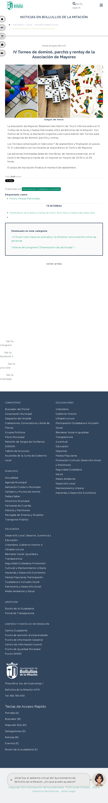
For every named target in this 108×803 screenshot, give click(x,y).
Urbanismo (62, 409)
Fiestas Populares (66, 455)
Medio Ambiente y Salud (20, 591)
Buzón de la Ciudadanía (19, 608)
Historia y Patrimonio (17, 510)
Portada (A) (12, 713)
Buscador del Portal (17, 409)
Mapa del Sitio (18, 787)
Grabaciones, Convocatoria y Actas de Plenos (27, 425)
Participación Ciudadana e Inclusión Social (77, 425)
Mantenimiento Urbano (70, 488)
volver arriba (54, 263)
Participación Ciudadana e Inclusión (46, 24)
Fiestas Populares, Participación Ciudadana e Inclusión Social (24, 579)
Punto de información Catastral (24, 640)
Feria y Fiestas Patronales (25, 198)
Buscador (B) (13, 719)
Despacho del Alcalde (18, 418)
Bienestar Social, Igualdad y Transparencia (21, 556)
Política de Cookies (77, 787)
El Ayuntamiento (18, 24)
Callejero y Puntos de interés (22, 491)
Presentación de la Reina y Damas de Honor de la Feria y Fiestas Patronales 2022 (52, 213)
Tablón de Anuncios (17, 451)
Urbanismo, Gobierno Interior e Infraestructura (23, 547)
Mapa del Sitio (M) (16, 725)
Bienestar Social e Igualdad (72, 432)
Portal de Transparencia (19, 613)
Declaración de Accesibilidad (45, 787)
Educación (62, 446)
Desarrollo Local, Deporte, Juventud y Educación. (28, 538)
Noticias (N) (12, 737)
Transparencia (64, 437)
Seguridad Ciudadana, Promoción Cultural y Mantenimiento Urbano (25, 565)
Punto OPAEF (13, 653)
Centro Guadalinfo (16, 630)
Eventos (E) (12, 743)
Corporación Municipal (18, 414)
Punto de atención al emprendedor (26, 635)
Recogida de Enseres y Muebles (24, 515)
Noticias (29, 24)
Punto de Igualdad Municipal (23, 649)
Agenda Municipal (16, 482)
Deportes (61, 451)
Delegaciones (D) (15, 731)
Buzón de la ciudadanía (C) (21, 749)
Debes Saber (12, 496)
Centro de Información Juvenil (23, 644)
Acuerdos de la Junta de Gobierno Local (26, 458)
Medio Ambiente (66, 479)
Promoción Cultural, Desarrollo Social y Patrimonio (78, 462)
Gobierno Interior (66, 414)
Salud (59, 474)
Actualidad (11, 477)
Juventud (62, 441)
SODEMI (10, 446)
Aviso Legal (67, 791)
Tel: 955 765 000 (15, 695)
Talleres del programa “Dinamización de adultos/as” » (43, 247)
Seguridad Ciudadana (69, 469)
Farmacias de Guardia (18, 505)
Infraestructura (65, 418)
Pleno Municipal (15, 437)
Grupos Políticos (15, 432)
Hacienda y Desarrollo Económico (76, 493)
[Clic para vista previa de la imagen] (54, 90)
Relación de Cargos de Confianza (25, 441)
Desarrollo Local (65, 483)
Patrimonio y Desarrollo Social (23, 586)
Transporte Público (17, 519)
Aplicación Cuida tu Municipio (23, 487)
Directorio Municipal (17, 501)
